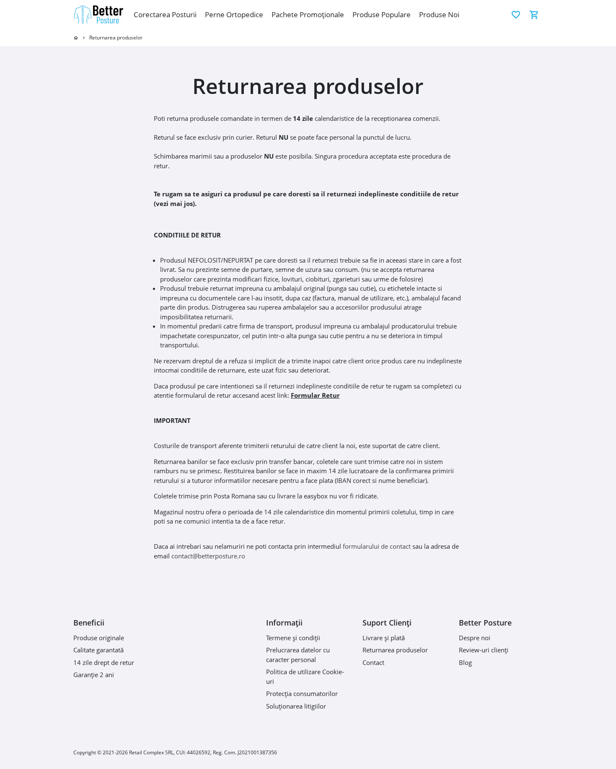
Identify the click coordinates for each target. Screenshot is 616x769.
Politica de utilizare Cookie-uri (305, 676)
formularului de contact (377, 546)
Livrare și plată (383, 637)
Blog (465, 662)
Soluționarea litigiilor (296, 706)
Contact (373, 662)
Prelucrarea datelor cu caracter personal (298, 655)
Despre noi (474, 637)
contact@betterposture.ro (208, 556)
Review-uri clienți (483, 650)
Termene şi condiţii (293, 637)
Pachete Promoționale (308, 14)
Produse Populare (381, 14)
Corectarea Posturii (165, 14)
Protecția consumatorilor (302, 693)
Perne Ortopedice (234, 14)
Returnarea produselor (115, 37)
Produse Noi (439, 14)
